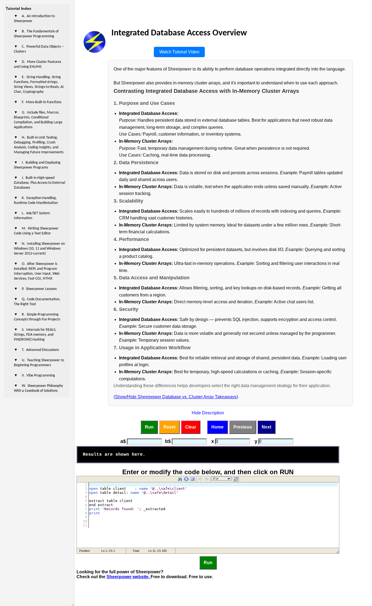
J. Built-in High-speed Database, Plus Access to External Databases (39, 183)
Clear (190, 427)
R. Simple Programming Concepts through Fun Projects (37, 317)
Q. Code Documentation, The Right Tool (37, 301)
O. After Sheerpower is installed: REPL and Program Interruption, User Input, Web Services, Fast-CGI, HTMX (36, 271)
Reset (169, 427)
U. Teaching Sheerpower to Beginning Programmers (39, 362)
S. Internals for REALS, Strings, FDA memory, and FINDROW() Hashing (35, 335)
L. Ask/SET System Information (32, 215)
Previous (242, 427)
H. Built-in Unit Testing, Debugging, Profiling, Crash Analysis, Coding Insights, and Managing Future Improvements (38, 145)
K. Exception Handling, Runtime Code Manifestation (36, 200)
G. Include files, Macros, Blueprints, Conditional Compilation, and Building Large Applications (38, 120)
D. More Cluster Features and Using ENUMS (37, 64)
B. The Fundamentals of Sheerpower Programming (36, 33)
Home (217, 427)
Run (149, 427)
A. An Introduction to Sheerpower (34, 18)
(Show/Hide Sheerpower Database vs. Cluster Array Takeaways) (176, 396)
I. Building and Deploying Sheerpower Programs (37, 165)
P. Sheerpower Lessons (39, 289)
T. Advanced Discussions (40, 350)
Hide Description (208, 413)
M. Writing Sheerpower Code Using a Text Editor (36, 231)
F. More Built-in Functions (41, 102)
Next (266, 427)
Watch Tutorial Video (179, 52)
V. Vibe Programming (38, 376)
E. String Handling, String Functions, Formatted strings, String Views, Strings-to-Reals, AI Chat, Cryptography (39, 84)
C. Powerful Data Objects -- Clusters (39, 49)
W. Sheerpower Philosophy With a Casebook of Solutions (38, 388)
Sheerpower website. (128, 576)
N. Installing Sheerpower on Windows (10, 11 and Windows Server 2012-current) (39, 249)
